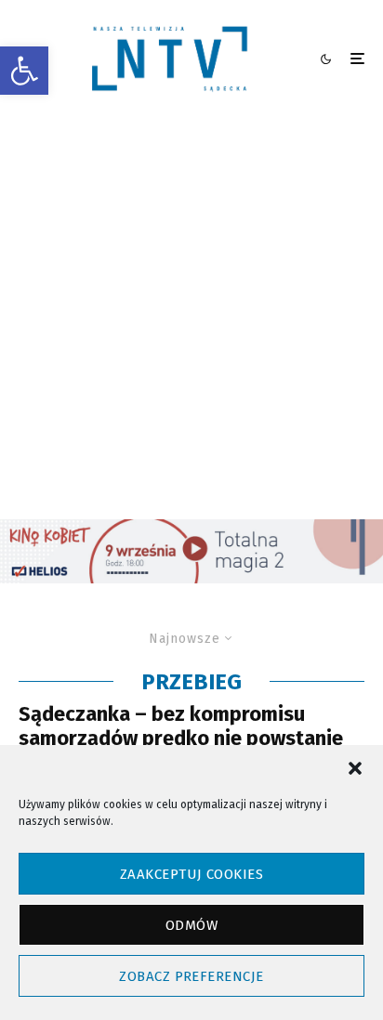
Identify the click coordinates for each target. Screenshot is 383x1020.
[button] (24, 70)
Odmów (191, 925)
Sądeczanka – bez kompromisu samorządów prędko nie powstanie (181, 726)
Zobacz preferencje (191, 976)
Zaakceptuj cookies (191, 874)
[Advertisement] (191, 318)
